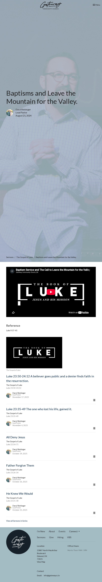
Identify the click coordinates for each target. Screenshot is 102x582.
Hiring (60, 537)
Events (62, 531)
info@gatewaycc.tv (52, 575)
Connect (73, 531)
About (52, 531)
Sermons (10, 257)
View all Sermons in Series (16, 521)
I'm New (41, 531)
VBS (69, 537)
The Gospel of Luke (24, 257)
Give (51, 537)
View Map (41, 562)
